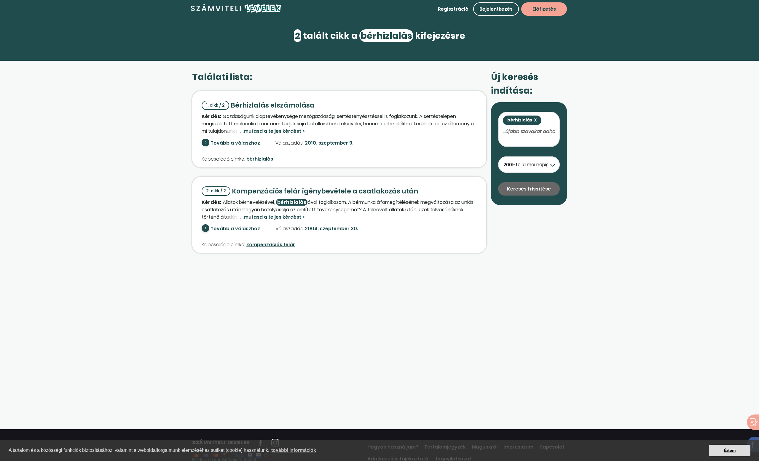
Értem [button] (730, 450)
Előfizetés (544, 9)
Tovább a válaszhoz (235, 143)
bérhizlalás (259, 159)
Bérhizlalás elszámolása (260, 105)
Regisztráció (453, 9)
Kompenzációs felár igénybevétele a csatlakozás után (312, 191)
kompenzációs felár (270, 244)
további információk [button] (293, 450)
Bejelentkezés (496, 9)
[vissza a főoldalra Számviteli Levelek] (236, 11)
